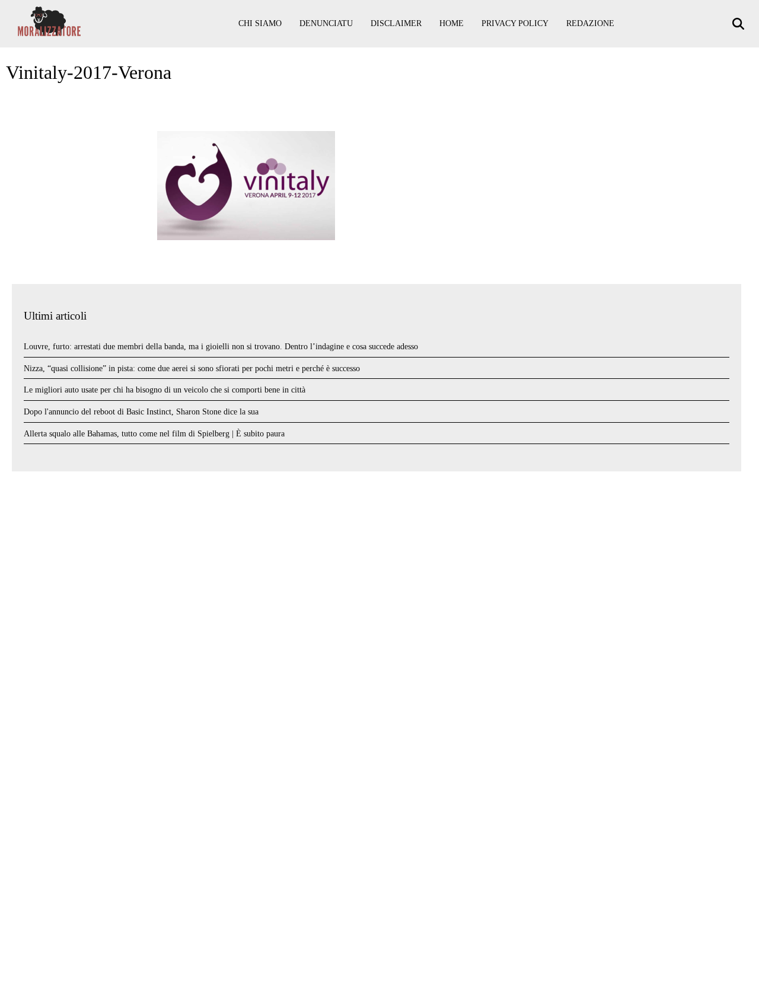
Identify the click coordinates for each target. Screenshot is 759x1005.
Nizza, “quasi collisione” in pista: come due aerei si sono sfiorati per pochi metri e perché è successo (192, 368)
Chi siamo (260, 23)
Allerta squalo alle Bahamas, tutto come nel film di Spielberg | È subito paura (154, 433)
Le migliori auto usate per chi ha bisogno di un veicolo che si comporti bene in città (164, 389)
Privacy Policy (514, 23)
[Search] (739, 24)
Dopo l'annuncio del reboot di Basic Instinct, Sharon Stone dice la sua (141, 411)
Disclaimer (396, 23)
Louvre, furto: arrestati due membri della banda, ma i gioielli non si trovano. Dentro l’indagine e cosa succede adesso (221, 346)
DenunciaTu (326, 23)
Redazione (590, 23)
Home (451, 23)
